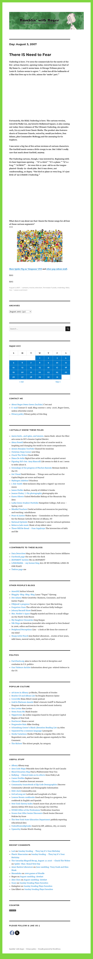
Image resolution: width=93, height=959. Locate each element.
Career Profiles (18, 778)
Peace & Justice (18, 515)
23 (48, 372)
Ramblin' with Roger (16, 949)
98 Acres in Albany (19, 692)
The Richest (16, 743)
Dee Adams (16, 598)
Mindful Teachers (19, 509)
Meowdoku (16, 873)
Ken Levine (16, 708)
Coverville (15, 699)
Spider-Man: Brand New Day (27, 864)
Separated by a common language (26, 731)
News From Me (18, 712)
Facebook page (18, 557)
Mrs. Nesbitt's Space (20, 613)
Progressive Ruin (19, 724)
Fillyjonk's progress (20, 604)
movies (31, 288)
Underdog (61, 288)
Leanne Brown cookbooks (23, 797)
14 (31, 367)
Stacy (13, 883)
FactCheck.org (17, 661)
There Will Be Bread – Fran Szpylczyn (28, 528)
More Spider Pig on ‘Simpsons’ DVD (25, 269)
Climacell (15, 781)
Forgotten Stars (18, 607)
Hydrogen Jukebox (19, 480)
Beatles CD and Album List (23, 696)
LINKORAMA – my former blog (25, 563)
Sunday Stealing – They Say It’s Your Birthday (39, 851)
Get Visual (16, 474)
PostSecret (16, 721)
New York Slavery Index (22, 804)
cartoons (25, 288)
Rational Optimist (19, 522)
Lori (13, 851)
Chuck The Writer (19, 455)
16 (48, 367)
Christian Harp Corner (21, 452)
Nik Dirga (15, 623)
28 (31, 377)
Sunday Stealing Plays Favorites (34, 883)
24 (57, 372)
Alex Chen (16, 880)
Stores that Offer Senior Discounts (26, 813)
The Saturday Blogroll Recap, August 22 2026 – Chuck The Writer (40, 860)
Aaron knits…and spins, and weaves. (27, 436)
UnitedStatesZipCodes (21, 826)
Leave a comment (20, 290)
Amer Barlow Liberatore (22, 867)
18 (66, 367)
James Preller (17, 490)
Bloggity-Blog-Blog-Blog (23, 594)
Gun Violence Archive (21, 667)
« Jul (21, 382)
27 (22, 377)
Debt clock (16, 791)
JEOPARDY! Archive (20, 560)
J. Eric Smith (16, 484)
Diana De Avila (17, 458)
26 (13, 377)
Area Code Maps (18, 768)
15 (40, 367)
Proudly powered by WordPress (49, 949)
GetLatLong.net (18, 794)
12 (14, 367)
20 (22, 372)
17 (57, 367)
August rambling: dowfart (31, 876)
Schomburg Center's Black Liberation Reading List (34, 727)
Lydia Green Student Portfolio (24, 503)
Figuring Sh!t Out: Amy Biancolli (26, 461)
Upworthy (15, 829)
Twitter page (17, 569)
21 (31, 372)
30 (48, 377)
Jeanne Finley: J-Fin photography (26, 493)
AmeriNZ (15, 591)
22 (40, 372)
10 (57, 363)
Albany (14, 765)
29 (40, 377)
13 (22, 367)
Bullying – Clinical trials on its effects (28, 775)
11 (66, 363)
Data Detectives (18, 553)
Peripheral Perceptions (21, 629)
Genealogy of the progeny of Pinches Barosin (31, 468)
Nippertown (16, 715)
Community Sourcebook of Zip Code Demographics (34, 784)
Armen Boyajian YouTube (22, 449)
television (38, 288)
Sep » (58, 382)
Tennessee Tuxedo (49, 288)
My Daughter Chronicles (22, 620)
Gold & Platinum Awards (22, 702)
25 (66, 372)
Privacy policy (17, 414)
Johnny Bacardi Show (21, 610)
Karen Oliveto (17, 496)
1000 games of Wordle (34, 873)
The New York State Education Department (30, 819)
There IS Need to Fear (30, 54)
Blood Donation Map (20, 772)
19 (14, 372)
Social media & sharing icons (34, 957)
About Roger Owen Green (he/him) (27, 404)
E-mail (14, 408)
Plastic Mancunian (19, 854)
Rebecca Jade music (20, 525)
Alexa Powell (17, 442)
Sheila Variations (19, 734)
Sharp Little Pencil (19, 636)
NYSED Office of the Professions (25, 810)
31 (57, 377)
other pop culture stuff (56, 269)
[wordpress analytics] (39, 910)
